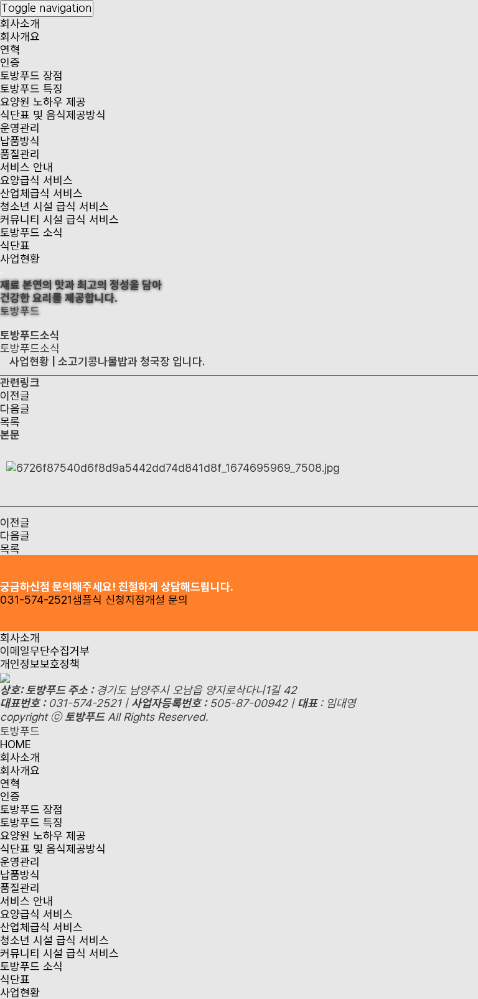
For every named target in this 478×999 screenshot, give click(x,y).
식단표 (15, 245)
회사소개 (20, 23)
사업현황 (20, 258)
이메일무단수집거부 (45, 650)
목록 (10, 421)
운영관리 (20, 127)
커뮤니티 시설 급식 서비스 (59, 219)
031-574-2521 (36, 599)
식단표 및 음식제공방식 (53, 114)
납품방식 (20, 141)
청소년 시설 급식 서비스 (54, 206)
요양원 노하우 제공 (43, 101)
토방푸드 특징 (31, 88)
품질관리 (20, 154)
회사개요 (20, 36)
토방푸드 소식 (31, 232)
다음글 (15, 408)
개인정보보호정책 (40, 663)
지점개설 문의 (156, 599)
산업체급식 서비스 (41, 193)
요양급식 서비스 (36, 180)
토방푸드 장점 (31, 75)
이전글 (15, 395)
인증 (10, 62)
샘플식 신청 (98, 599)
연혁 (10, 49)
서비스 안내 (26, 167)
